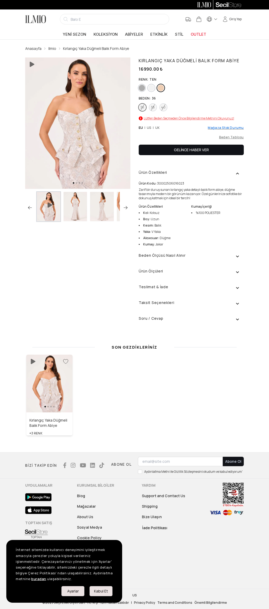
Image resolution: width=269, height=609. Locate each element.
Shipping (150, 506)
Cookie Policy (89, 537)
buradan (38, 578)
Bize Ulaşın (152, 516)
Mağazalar (86, 506)
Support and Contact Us (163, 495)
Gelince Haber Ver (191, 149)
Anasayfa (33, 48)
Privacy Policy (144, 603)
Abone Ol (233, 461)
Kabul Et (101, 591)
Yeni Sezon (74, 34)
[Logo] (35, 19)
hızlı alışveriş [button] (49, 401)
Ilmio (52, 48)
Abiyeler (134, 34)
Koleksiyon (106, 34)
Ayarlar (73, 591)
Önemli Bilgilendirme (210, 603)
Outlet (198, 34)
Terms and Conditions (174, 603)
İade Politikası (154, 527)
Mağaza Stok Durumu (226, 128)
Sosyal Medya (89, 527)
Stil (179, 34)
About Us (85, 516)
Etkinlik (159, 34)
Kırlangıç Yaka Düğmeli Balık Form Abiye (96, 48)
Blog (81, 495)
